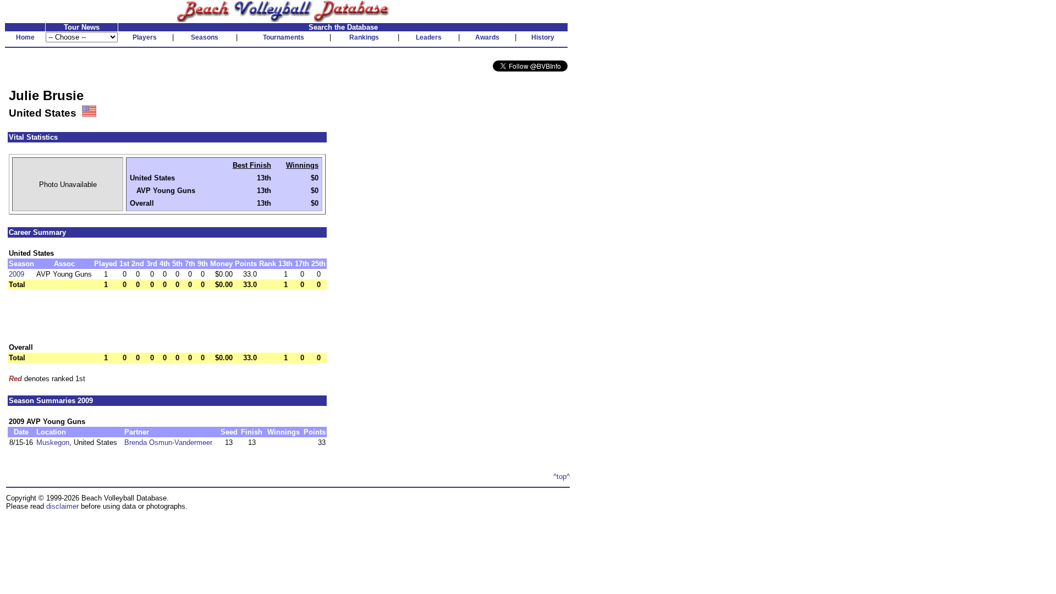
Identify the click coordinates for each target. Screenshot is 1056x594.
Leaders (429, 37)
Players (145, 37)
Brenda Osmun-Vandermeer (168, 442)
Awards (487, 37)
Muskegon (52, 442)
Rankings (364, 37)
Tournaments (283, 37)
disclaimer (62, 506)
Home (25, 37)
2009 (16, 274)
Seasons (204, 37)
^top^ (561, 476)
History (542, 37)
